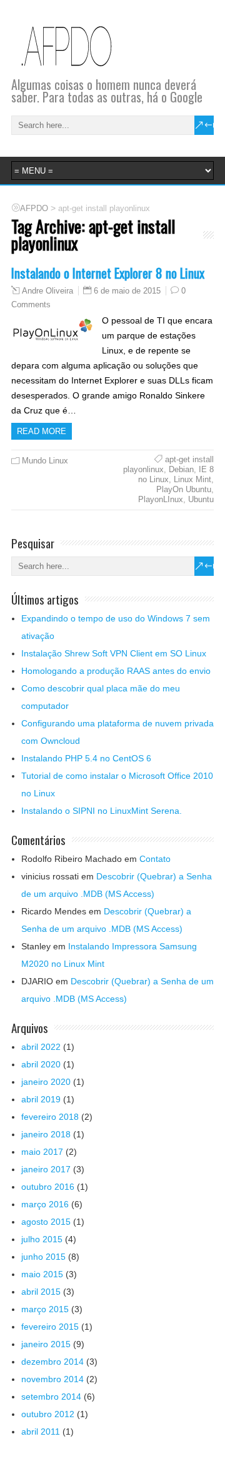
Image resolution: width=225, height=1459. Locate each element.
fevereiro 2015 (50, 1327)
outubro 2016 (47, 1187)
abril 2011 (40, 1432)
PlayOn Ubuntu (183, 489)
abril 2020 (41, 1064)
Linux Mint (192, 479)
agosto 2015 (46, 1222)
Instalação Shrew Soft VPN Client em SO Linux (113, 653)
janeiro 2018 (46, 1134)
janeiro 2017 (46, 1169)
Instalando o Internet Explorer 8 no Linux (107, 272)
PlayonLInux (160, 499)
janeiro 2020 (46, 1082)
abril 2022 (41, 1047)
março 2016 (45, 1204)
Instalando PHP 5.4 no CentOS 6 (86, 758)
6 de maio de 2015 (127, 290)
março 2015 (45, 1309)
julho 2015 (41, 1239)
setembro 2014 (51, 1397)
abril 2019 (41, 1099)
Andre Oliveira (47, 291)
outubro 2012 (47, 1414)
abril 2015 (41, 1292)
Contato (155, 859)
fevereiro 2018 (50, 1117)
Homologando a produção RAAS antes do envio (116, 671)
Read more (41, 431)
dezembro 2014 (52, 1362)
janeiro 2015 (46, 1344)
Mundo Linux (45, 460)
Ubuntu (201, 499)
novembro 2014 (52, 1379)
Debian (181, 469)
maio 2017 (42, 1152)
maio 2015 (42, 1274)
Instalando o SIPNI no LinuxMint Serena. (101, 811)
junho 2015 (43, 1257)
